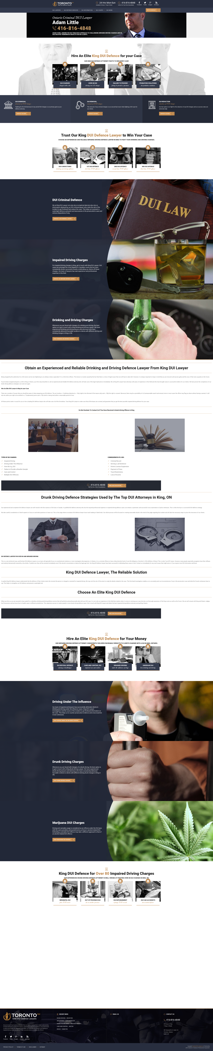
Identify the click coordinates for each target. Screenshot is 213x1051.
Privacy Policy (8, 1047)
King (7, 581)
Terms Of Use (21, 1047)
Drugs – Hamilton (62, 1029)
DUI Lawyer (120, 382)
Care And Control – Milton (65, 1026)
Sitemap (42, 1047)
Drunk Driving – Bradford (65, 1018)
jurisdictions (39, 603)
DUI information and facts (190, 563)
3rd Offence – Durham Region (66, 1020)
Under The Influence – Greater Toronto (69, 1023)
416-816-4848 (73, 28)
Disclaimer (32, 1047)
